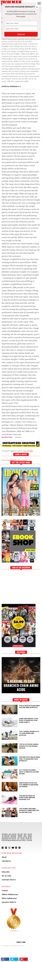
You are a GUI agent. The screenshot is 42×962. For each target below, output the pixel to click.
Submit (21, 34)
